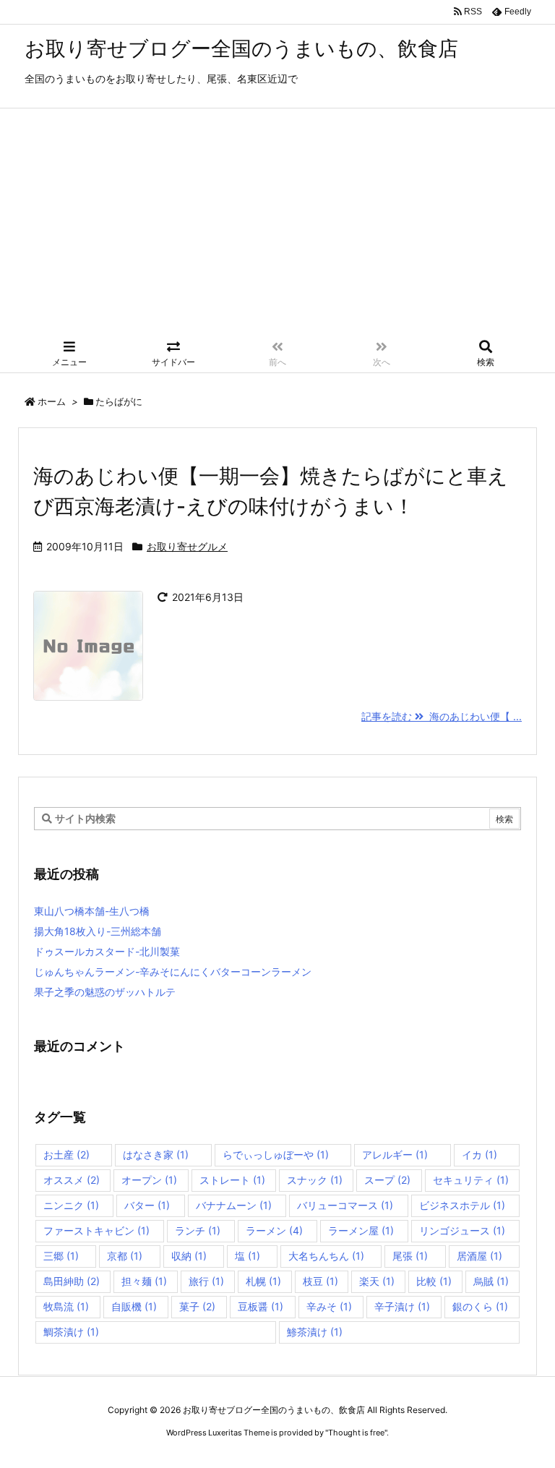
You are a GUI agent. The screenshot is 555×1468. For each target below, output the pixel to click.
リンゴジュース (462, 1230)
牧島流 (66, 1306)
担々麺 (144, 1281)
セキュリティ (471, 1180)
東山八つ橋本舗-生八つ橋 (92, 911)
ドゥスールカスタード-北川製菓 (107, 951)
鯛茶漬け (71, 1332)
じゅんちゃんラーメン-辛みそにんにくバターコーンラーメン (172, 971)
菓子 (197, 1306)
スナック (315, 1180)
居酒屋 (479, 1256)
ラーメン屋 (361, 1230)
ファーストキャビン (96, 1230)
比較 (434, 1281)
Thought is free (356, 1433)
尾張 (410, 1256)
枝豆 (320, 1281)
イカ (479, 1154)
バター (147, 1205)
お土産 (66, 1154)
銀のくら (480, 1306)
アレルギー (395, 1154)
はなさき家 (156, 1154)
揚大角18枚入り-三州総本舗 (97, 931)
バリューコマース (345, 1205)
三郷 (61, 1256)
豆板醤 (260, 1306)
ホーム (52, 401)
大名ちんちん (326, 1256)
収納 (189, 1256)
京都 (124, 1256)
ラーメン (274, 1230)
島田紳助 (71, 1281)
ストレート (232, 1180)
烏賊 (491, 1281)
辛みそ (329, 1306)
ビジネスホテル (462, 1205)
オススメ (71, 1180)
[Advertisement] (277, 225)
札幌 (263, 1281)
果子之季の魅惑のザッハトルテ (105, 992)
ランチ (197, 1230)
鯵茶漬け (315, 1332)
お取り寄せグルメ (187, 546)
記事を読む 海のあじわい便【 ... (441, 716)
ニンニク (71, 1205)
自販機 (134, 1306)
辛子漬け (402, 1306)
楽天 (377, 1281)
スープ (387, 1180)
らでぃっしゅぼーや (276, 1154)
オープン (149, 1180)
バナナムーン (234, 1205)
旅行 (206, 1281)
